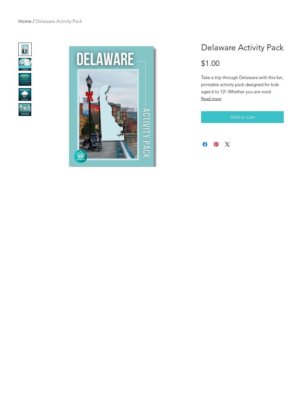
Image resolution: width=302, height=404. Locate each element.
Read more (211, 98)
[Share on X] (227, 144)
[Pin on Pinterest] (216, 144)
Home (25, 21)
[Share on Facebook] (205, 144)
